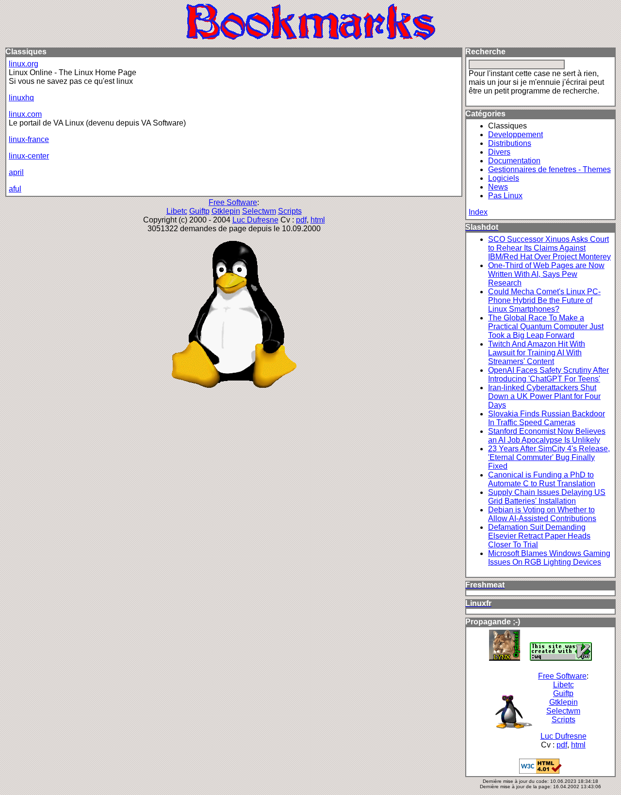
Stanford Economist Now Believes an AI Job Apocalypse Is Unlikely (546, 435)
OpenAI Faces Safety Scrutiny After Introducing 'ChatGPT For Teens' (548, 374)
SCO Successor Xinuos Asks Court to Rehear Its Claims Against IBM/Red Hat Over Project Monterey (549, 248)
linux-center (29, 156)
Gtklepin (226, 211)
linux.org (23, 64)
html (317, 220)
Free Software (233, 202)
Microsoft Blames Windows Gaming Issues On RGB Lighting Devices (549, 557)
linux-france (29, 139)
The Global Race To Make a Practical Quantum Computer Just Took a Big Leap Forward (546, 326)
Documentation (514, 161)
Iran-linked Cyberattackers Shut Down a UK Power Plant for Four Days (544, 396)
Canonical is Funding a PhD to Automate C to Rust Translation (541, 479)
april (16, 172)
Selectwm (259, 211)
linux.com (25, 114)
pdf (301, 220)
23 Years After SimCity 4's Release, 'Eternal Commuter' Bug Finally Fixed (549, 457)
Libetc (176, 211)
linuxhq (21, 98)
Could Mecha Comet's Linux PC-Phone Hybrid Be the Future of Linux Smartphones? (544, 300)
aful (15, 189)
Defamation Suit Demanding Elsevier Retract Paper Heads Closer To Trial (539, 536)
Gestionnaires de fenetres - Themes (549, 169)
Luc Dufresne (255, 220)
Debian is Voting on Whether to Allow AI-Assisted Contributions (542, 514)
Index (478, 212)
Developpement (515, 134)
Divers (499, 152)
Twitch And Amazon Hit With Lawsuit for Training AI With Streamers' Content (536, 353)
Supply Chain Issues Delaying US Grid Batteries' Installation (546, 496)
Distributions (509, 143)
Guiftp (199, 211)
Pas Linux (505, 195)
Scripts (290, 211)
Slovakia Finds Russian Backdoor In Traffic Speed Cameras (546, 418)
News (498, 187)
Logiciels (503, 178)
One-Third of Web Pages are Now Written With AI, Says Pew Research (546, 274)
